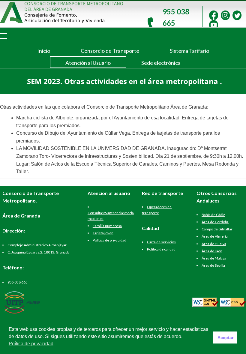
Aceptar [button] (225, 337)
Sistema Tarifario (189, 50)
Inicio (43, 50)
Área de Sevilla (213, 265)
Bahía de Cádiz (213, 214)
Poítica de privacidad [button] (31, 343)
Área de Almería (215, 236)
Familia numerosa (107, 226)
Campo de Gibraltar (217, 229)
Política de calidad (161, 249)
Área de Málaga (214, 258)
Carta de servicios (161, 242)
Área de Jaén (212, 251)
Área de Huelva (214, 244)
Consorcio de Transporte (110, 50)
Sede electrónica (161, 62)
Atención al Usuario (88, 62)
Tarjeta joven (103, 233)
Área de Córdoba (215, 222)
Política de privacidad (109, 240)
